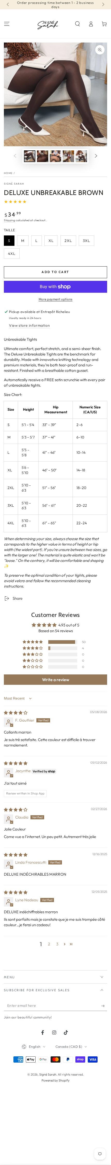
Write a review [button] (55, 679)
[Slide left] (8, 4)
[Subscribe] (104, 1005)
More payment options (56, 299)
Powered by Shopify (55, 1080)
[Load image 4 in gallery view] (68, 156)
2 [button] (49, 943)
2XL (70, 242)
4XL (14, 255)
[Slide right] (102, 4)
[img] (15, 712)
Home (8, 173)
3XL (88, 242)
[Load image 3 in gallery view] (55, 156)
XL (53, 242)
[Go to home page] (48, 24)
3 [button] (57, 943)
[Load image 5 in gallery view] (81, 156)
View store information (29, 325)
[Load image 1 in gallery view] (29, 156)
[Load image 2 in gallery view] (42, 156)
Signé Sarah (14, 183)
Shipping (9, 220)
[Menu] (6, 24)
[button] (77, 24)
